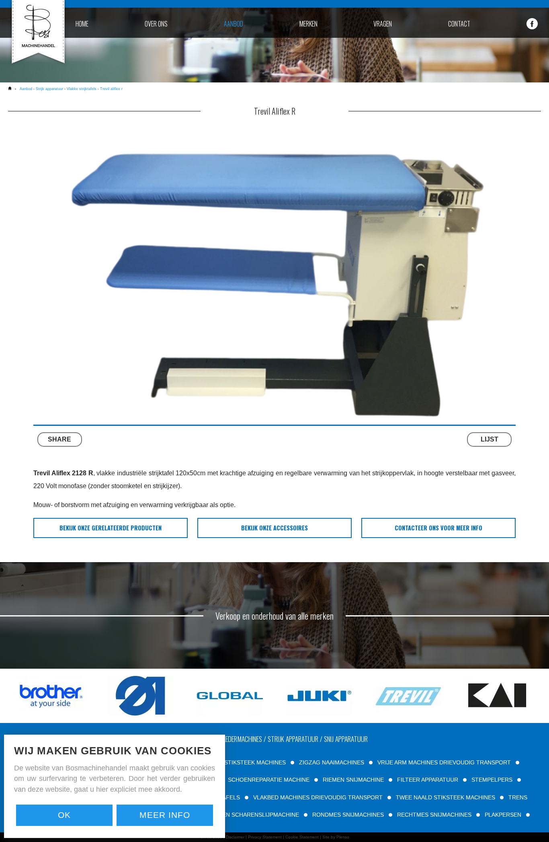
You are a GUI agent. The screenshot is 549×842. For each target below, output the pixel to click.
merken (308, 24)
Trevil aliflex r (111, 89)
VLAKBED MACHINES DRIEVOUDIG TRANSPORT (318, 797)
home (82, 24)
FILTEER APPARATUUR (427, 779)
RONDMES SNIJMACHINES (348, 814)
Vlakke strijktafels (81, 89)
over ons (156, 24)
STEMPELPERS (491, 779)
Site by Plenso (335, 837)
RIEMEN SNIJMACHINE (353, 779)
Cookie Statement (302, 837)
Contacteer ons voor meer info (438, 528)
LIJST (489, 439)
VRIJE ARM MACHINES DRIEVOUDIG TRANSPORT (444, 762)
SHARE (59, 439)
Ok (64, 814)
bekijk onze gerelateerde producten (110, 528)
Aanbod (26, 89)
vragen (382, 24)
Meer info (164, 814)
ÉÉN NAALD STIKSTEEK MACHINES (238, 762)
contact (459, 24)
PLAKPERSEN (503, 814)
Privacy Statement (265, 837)
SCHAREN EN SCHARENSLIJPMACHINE (246, 814)
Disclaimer (235, 837)
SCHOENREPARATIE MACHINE (268, 779)
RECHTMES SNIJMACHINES (434, 814)
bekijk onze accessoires (274, 528)
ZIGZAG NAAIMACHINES (331, 762)
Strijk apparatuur (49, 89)
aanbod (233, 24)
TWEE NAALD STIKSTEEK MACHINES (445, 797)
